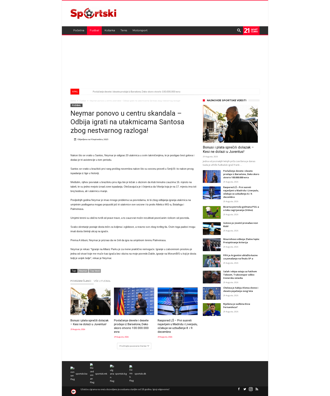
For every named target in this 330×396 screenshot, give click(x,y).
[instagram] (251, 389)
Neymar (83, 270)
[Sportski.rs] (95, 5)
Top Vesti (95, 270)
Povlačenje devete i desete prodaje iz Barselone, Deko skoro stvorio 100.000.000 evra (136, 91)
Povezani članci (80, 280)
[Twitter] (245, 389)
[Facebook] (238, 389)
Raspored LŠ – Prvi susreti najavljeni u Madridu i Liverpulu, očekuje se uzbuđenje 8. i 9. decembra (177, 326)
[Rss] (257, 389)
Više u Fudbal (102, 280)
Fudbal (83, 101)
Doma (73, 101)
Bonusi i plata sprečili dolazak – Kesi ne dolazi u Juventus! (89, 322)
